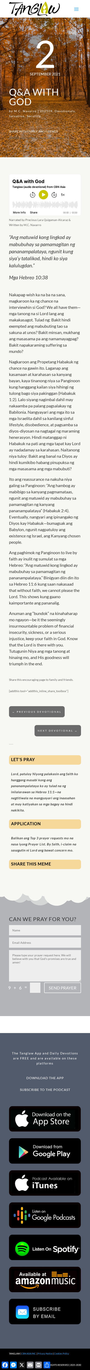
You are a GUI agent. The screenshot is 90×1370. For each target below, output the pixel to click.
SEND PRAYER (62, 987)
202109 (46, 111)
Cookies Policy (61, 1353)
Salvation (17, 116)
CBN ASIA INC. (28, 1353)
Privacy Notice (45, 1353)
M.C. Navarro (25, 111)
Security (34, 116)
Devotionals (65, 111)
